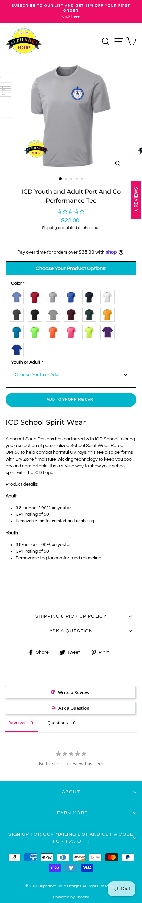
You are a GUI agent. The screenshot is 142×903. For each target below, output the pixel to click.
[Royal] (72, 296)
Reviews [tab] (16, 723)
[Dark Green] (91, 313)
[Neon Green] (36, 331)
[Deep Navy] (91, 296)
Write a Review (73, 692)
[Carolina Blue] (18, 296)
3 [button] (72, 179)
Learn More (71, 813)
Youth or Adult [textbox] (27, 362)
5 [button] (82, 179)
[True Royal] (18, 348)
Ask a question (71, 631)
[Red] (36, 296)
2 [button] (66, 179)
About (71, 792)
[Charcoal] (18, 313)
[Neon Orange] (54, 331)
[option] (71, 11)
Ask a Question (73, 708)
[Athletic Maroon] (72, 313)
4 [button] (77, 179)
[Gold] (109, 313)
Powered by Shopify (71, 897)
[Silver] (54, 296)
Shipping (49, 228)
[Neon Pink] (72, 331)
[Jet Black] (36, 313)
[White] (109, 296)
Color (18, 283)
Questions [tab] (57, 723)
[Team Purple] (109, 331)
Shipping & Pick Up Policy (71, 616)
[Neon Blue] (18, 331)
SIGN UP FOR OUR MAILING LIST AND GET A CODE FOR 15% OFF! (70, 837)
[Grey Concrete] (54, 313)
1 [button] (60, 179)
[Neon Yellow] (91, 331)
